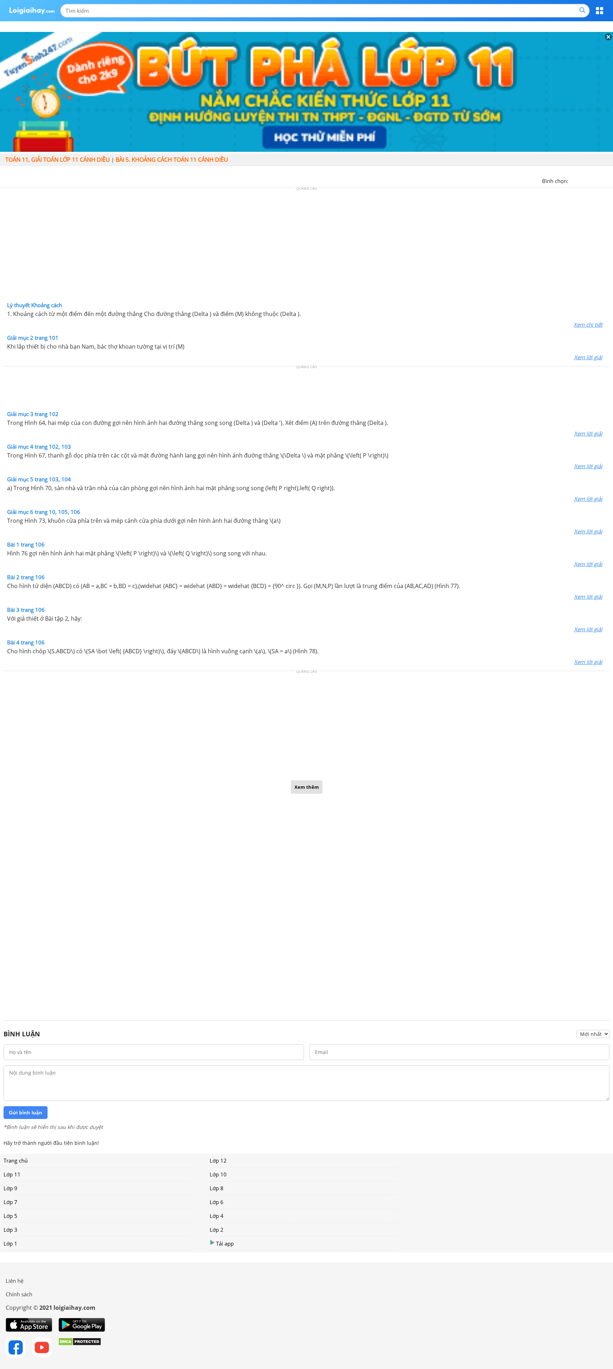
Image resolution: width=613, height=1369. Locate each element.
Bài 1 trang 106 (26, 544)
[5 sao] (608, 180)
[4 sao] (599, 180)
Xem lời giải (588, 357)
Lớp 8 (216, 1188)
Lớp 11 (12, 1174)
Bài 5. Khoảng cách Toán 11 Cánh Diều (172, 159)
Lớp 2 (216, 1229)
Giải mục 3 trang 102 (33, 413)
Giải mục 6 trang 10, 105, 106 (43, 511)
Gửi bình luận (25, 1112)
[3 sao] (591, 180)
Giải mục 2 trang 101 (33, 337)
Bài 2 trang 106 (26, 577)
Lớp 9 (10, 1188)
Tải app (225, 1243)
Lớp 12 (218, 1160)
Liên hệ (14, 1280)
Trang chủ (16, 1160)
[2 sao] (582, 180)
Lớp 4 (216, 1215)
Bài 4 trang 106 (26, 642)
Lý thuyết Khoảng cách (34, 305)
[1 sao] (574, 180)
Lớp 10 (218, 1174)
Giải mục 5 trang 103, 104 (39, 479)
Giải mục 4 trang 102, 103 (39, 446)
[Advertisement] (306, 246)
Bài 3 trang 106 (26, 609)
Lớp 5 (10, 1215)
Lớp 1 (10, 1243)
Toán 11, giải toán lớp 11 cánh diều (57, 159)
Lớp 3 (10, 1229)
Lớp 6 (216, 1202)
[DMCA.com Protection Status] (79, 1347)
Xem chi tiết (588, 324)
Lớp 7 (10, 1202)
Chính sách (19, 1294)
